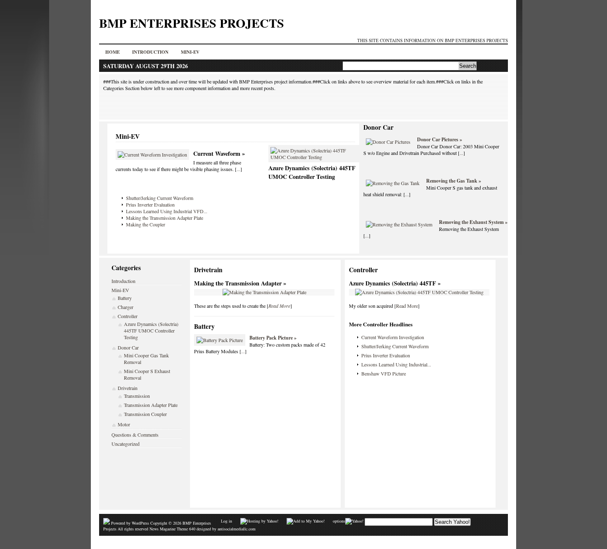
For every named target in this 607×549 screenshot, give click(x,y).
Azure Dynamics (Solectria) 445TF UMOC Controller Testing (312, 172)
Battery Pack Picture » (272, 337)
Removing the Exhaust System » (473, 222)
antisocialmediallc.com (237, 529)
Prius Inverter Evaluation (150, 204)
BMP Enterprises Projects (191, 23)
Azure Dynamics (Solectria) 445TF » (395, 283)
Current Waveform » (219, 153)
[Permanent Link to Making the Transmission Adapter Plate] (264, 292)
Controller (128, 316)
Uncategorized (125, 443)
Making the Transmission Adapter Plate (164, 217)
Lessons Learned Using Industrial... (396, 364)
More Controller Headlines (381, 324)
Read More (407, 305)
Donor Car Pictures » (439, 139)
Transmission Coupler (145, 414)
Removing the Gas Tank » (453, 180)
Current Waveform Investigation (392, 337)
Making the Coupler (145, 224)
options (339, 521)
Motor (124, 424)
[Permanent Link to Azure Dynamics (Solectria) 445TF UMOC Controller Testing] (313, 157)
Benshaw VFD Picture (383, 373)
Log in (226, 521)
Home (112, 52)
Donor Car (378, 127)
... (238, 169)
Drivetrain (128, 388)
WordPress (140, 523)
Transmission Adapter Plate (151, 405)
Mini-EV (190, 52)
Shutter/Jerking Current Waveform (159, 198)
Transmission (137, 395)
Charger (125, 307)
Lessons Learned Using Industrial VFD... (166, 211)
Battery (125, 298)
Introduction (150, 52)
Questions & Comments (135, 434)
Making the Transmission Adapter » (240, 283)
